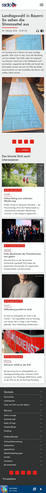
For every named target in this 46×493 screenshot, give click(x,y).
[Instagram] (23, 473)
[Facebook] (17, 473)
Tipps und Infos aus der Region (16, 404)
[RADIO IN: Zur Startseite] (20, 4)
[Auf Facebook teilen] (14, 142)
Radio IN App (9, 423)
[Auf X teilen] (20, 142)
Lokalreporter (9, 400)
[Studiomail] (11, 473)
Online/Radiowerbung (13, 441)
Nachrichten (9, 396)
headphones (37, 31)
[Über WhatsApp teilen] (26, 142)
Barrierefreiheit (10, 464)
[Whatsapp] (29, 473)
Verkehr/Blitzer (10, 427)
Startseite (8, 392)
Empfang (7, 430)
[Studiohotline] (35, 473)
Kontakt (7, 457)
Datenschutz (9, 445)
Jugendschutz (9, 449)
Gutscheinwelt (9, 419)
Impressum (8, 461)
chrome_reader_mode (42, 31)
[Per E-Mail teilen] (32, 142)
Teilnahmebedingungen (13, 453)
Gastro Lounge (10, 415)
